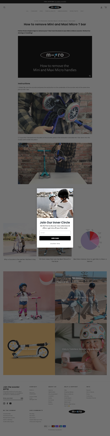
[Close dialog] (71, 190)
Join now (55, 238)
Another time (55, 244)
